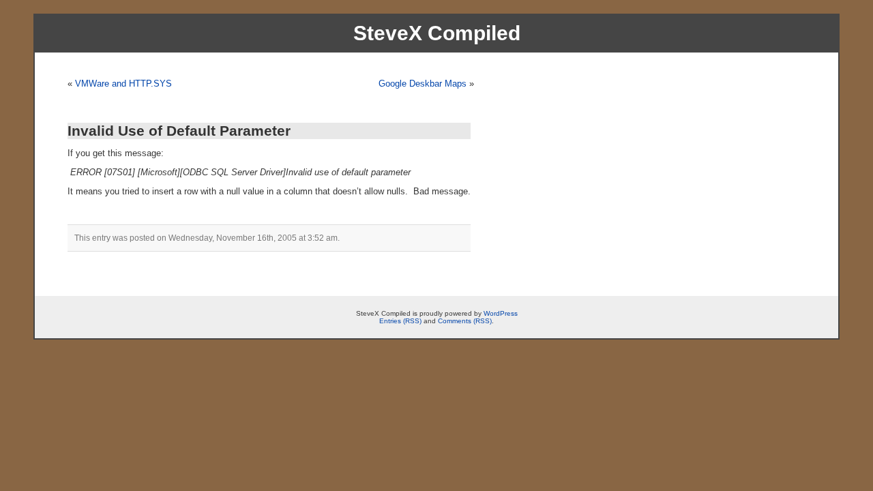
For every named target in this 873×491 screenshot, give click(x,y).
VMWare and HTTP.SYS (123, 83)
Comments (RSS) (465, 321)
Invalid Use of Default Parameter (179, 130)
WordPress (501, 313)
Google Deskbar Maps (423, 83)
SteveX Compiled (436, 33)
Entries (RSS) (400, 321)
